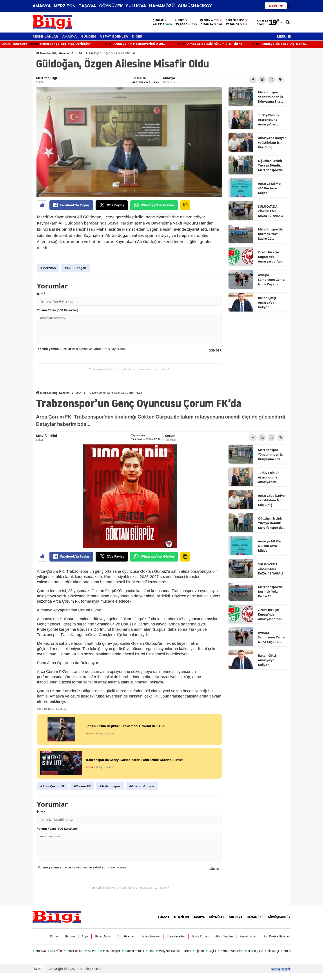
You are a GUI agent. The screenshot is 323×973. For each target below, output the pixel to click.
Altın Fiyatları (224, 936)
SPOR (79, 393)
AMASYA (42, 6)
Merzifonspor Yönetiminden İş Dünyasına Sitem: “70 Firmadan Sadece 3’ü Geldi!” (271, 97)
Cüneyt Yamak (133, 951)
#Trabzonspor (110, 786)
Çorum (170, 435)
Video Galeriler (151, 936)
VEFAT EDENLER (114, 36)
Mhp (150, 951)
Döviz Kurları (200, 936)
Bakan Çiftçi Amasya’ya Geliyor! (267, 302)
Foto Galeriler (126, 936)
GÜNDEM (88, 36)
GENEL (80, 53)
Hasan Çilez (254, 951)
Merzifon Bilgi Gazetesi (54, 53)
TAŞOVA (87, 6)
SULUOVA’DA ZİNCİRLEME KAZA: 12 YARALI (270, 211)
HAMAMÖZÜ (162, 6)
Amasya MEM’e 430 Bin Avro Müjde (269, 188)
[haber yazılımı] (280, 968)
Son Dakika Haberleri (276, 936)
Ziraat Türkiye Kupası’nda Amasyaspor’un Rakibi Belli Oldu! (271, 257)
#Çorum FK (82, 786)
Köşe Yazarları (176, 936)
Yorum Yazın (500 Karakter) (57, 310)
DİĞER (137, 36)
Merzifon (54, 951)
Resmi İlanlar (248, 936)
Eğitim (198, 951)
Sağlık (211, 951)
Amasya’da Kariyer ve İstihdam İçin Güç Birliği (272, 142)
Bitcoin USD (236, 20)
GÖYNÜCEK (111, 6)
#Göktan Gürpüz (141, 786)
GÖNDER (215, 350)
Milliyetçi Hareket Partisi (173, 951)
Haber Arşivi (103, 936)
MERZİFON (65, 6)
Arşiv (85, 936)
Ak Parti (91, 951)
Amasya (169, 78)
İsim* (41, 294)
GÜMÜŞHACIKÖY (195, 6)
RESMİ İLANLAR (45, 36)
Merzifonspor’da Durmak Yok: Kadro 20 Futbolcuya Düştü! (272, 234)
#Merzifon (48, 268)
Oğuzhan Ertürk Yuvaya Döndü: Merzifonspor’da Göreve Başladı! (270, 165)
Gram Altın (211, 20)
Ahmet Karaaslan (230, 951)
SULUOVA (136, 6)
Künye (54, 936)
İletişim (70, 936)
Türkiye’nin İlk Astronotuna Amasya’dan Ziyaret (268, 120)
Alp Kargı (272, 951)
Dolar (159, 20)
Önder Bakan (73, 951)
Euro (181, 20)
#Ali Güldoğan (75, 268)
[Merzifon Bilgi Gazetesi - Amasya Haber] (57, 916)
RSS (40, 969)
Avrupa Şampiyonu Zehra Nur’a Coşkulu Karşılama (271, 279)
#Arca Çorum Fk (52, 786)
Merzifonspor (110, 951)
